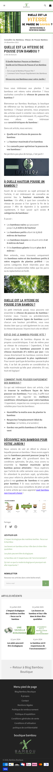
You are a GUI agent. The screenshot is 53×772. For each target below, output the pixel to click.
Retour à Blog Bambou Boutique (28, 669)
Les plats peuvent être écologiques (18, 553)
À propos (25, 696)
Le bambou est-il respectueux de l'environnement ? (25, 558)
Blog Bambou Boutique (25, 691)
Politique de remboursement (25, 709)
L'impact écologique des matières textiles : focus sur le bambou (26, 541)
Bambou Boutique (16, 760)
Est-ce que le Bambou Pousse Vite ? (20, 71)
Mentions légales (25, 705)
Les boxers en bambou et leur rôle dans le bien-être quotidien (25, 548)
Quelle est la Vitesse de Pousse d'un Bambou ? (26, 66)
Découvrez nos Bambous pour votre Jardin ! (26, 79)
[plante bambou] (26, 506)
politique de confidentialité (25, 727)
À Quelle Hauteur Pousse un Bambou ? (23, 61)
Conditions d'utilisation (25, 723)
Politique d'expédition (25, 714)
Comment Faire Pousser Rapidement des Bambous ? (26, 74)
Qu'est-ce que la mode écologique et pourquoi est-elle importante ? (25, 564)
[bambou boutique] (26, 175)
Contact (25, 700)
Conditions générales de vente (25, 718)
